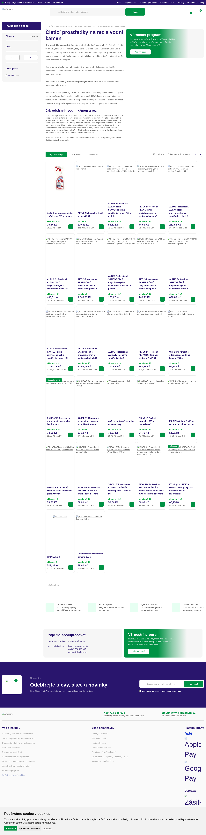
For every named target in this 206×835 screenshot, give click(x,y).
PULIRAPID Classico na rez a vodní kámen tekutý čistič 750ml (59, 421)
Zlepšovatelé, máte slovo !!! (104, 752)
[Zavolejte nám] (96, 714)
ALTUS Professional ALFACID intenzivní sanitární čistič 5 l (148, 355)
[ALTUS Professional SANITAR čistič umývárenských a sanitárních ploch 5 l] (182, 252)
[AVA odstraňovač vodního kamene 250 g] (121, 394)
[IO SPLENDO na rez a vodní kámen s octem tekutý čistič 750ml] (90, 394)
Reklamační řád (167, 2)
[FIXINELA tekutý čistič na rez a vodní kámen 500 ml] (182, 394)
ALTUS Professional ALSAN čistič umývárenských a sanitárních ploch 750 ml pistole (120, 209)
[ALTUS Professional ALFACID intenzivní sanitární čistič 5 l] (151, 324)
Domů (118, 2)
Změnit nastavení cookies (13, 775)
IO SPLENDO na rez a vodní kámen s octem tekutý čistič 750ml (88, 421)
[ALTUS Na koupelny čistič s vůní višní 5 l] (90, 179)
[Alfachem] (24, 12)
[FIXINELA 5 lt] (60, 522)
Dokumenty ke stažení (12, 752)
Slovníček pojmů (99, 738)
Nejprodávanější (56, 154)
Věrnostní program (10, 770)
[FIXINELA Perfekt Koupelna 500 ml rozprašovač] (151, 394)
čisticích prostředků (61, 140)
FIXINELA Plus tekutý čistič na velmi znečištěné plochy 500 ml (59, 490)
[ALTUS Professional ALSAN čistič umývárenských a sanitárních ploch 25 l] (90, 252)
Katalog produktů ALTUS (103, 761)
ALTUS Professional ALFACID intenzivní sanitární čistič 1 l (118, 355)
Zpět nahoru (53, 585)
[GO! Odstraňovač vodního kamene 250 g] (90, 529)
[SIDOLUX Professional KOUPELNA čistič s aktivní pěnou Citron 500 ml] (121, 460)
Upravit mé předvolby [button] (29, 828)
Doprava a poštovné (11, 747)
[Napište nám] (156, 714)
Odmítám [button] (47, 828)
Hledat (135, 12)
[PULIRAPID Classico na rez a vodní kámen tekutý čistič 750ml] (60, 394)
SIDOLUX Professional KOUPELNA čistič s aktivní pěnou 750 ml (89, 490)
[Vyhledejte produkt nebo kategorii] (87, 12)
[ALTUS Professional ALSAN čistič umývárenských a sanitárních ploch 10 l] (60, 252)
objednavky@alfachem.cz (178, 712)
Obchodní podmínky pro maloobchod (18, 738)
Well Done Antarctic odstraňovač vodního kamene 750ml (179, 355)
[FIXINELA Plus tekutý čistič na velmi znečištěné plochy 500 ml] (60, 460)
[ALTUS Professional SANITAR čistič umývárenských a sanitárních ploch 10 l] (60, 324)
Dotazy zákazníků (99, 734)
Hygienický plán (99, 743)
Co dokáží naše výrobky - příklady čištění (110, 757)
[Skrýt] (37, 46)
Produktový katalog (195, 2)
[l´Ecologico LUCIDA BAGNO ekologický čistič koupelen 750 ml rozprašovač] (182, 460)
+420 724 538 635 (113, 712)
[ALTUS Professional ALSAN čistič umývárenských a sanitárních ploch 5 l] (182, 179)
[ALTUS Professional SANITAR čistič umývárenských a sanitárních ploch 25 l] (90, 324)
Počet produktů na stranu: (179, 154)
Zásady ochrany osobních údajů (16, 766)
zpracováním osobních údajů (167, 691)
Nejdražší (76, 154)
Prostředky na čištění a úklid (86, 26)
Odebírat (194, 684)
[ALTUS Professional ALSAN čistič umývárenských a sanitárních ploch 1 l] (151, 179)
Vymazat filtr (33, 36)
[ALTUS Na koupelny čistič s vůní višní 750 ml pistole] (60, 178)
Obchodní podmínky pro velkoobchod (18, 743)
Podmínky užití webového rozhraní (17, 734)
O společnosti (130, 2)
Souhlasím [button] (11, 828)
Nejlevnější (94, 154)
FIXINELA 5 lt (53, 557)
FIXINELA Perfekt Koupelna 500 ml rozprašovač (147, 421)
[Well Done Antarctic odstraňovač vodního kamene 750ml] (182, 324)
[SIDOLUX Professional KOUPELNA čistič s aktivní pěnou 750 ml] (90, 460)
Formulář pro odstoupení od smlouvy (18, 761)
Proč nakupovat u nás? (102, 747)
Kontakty (180, 2)
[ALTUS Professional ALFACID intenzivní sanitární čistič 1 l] (121, 324)
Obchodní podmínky (148, 2)
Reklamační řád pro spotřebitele (16, 757)
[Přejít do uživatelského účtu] (183, 12)
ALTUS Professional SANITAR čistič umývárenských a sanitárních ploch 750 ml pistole (120, 282)
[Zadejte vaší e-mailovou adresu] (171, 684)
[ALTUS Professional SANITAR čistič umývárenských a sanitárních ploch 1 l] (151, 252)
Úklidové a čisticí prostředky (61, 26)
